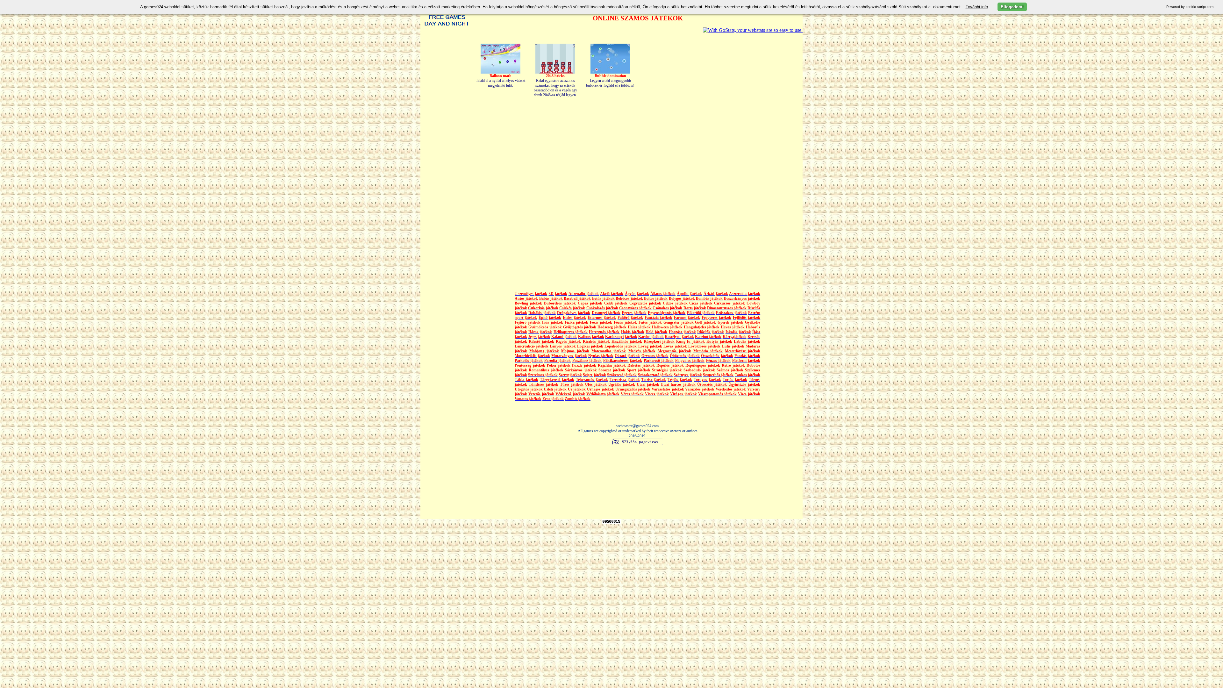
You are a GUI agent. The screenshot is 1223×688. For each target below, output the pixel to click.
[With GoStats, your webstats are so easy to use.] (753, 30)
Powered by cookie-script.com (1189, 7)
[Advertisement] (748, 157)
